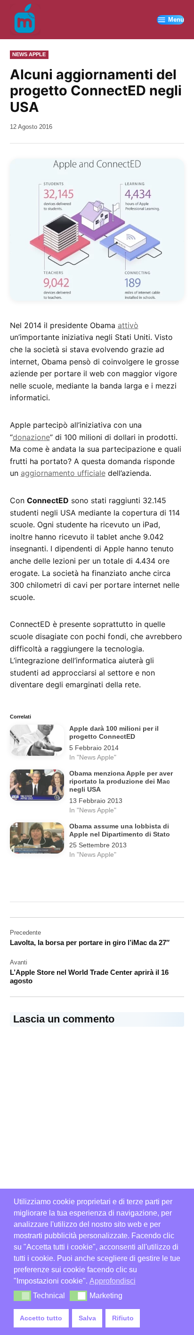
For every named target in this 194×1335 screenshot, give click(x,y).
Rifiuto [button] (123, 1318)
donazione (31, 437)
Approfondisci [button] (112, 1281)
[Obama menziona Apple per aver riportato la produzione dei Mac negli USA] (37, 786)
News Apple (29, 54)
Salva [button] (87, 1318)
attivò (128, 325)
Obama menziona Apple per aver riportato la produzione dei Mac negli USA (121, 782)
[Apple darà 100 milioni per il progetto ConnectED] (37, 742)
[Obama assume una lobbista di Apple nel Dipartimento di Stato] (37, 839)
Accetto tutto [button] (41, 1318)
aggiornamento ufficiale (63, 473)
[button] (22, 1296)
